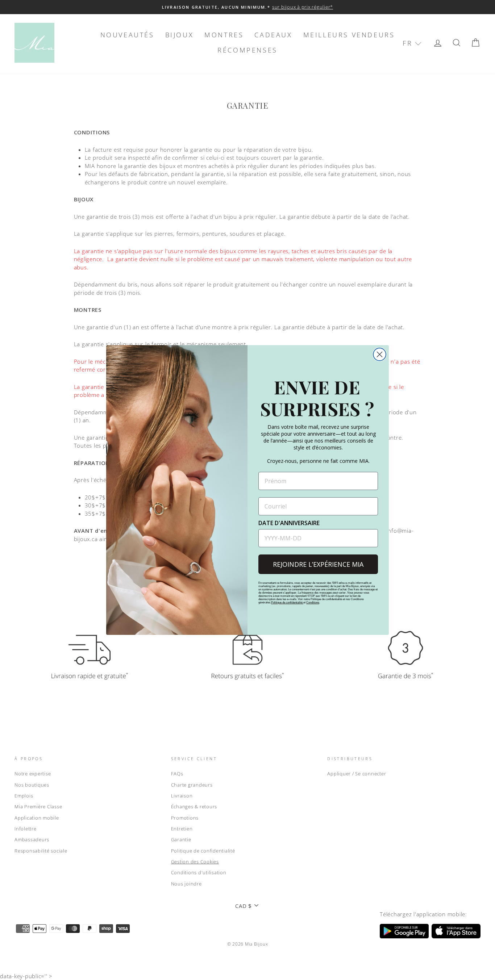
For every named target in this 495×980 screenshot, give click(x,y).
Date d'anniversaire (289, 523)
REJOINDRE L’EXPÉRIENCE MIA (318, 564)
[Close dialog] (379, 354)
